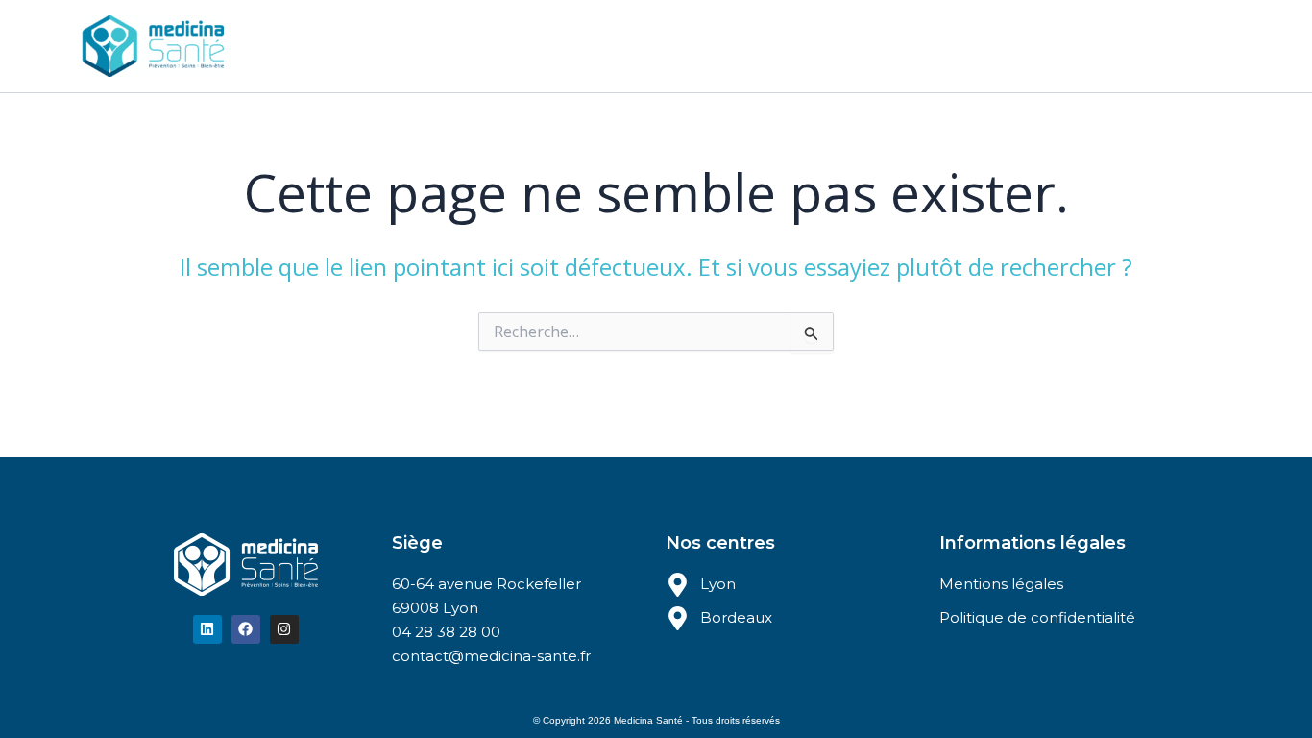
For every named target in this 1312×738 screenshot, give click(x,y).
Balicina (704, 46)
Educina (616, 46)
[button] (549, 46)
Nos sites (507, 46)
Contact (791, 46)
